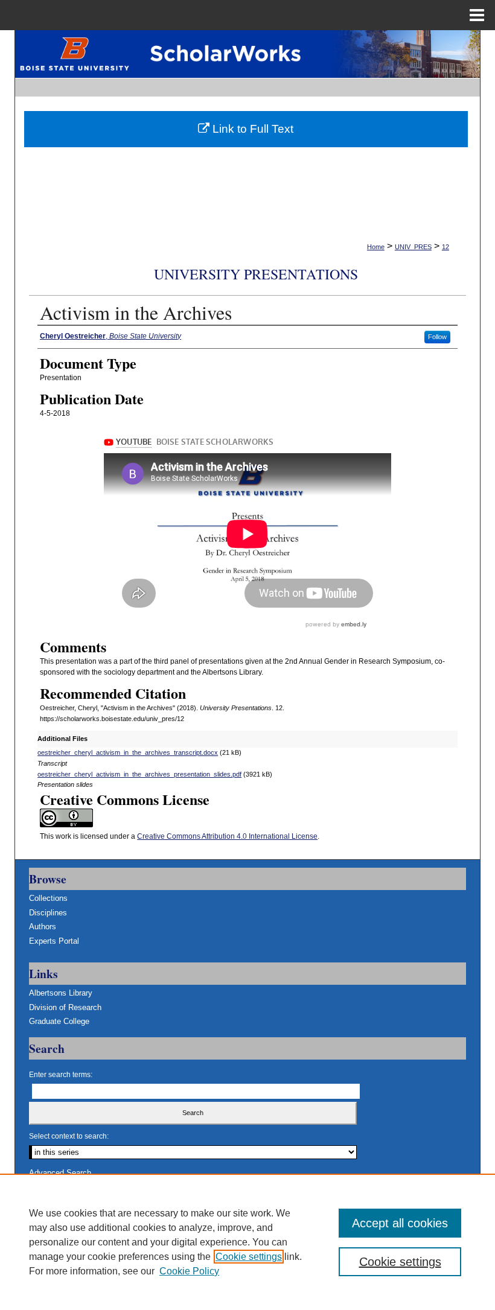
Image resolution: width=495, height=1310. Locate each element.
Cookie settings (249, 1256)
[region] (247, 1242)
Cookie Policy (189, 1271)
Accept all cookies (400, 1223)
